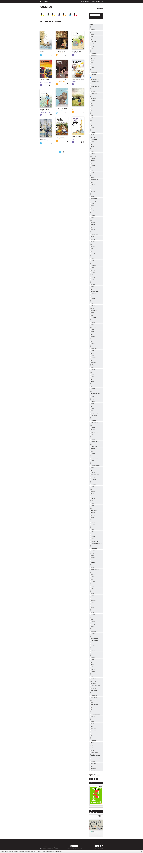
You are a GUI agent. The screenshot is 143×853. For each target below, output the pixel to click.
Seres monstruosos (94, 704)
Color (92, 410)
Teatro (92, 36)
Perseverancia (93, 212)
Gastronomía (93, 317)
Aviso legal (72, 848)
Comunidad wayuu (94, 422)
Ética (92, 508)
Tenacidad (93, 229)
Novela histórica (94, 93)
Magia (92, 591)
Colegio (92, 296)
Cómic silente (93, 41)
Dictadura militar (94, 472)
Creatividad (93, 165)
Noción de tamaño (94, 640)
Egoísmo (92, 493)
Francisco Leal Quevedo (61, 52)
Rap (92, 676)
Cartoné (92, 26)
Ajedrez (92, 350)
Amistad (92, 141)
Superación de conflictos (95, 714)
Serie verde (93, 770)
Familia (92, 517)
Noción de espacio (94, 638)
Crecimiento (93, 167)
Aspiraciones (93, 372)
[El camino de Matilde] (78, 40)
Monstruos (93, 621)
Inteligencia (93, 196)
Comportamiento (94, 415)
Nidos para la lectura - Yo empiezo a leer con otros (95, 755)
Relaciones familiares (94, 690)
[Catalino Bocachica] (62, 126)
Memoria (92, 607)
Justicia (92, 579)
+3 (42, 17)
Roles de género (94, 695)
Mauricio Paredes (76, 81)
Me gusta (51, 55)
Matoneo (92, 324)
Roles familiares (94, 697)
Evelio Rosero (43, 52)
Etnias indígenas (94, 510)
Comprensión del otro (95, 417)
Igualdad (92, 189)
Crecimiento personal (94, 441)
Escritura (92, 503)
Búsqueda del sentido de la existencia (95, 394)
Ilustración (93, 557)
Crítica (92, 170)
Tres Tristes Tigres (101, 848)
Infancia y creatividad (95, 569)
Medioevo (93, 605)
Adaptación (93, 137)
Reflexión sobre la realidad (95, 685)
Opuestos (93, 645)
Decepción (93, 455)
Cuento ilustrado (94, 55)
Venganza (92, 735)
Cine (92, 406)
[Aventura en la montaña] (62, 69)
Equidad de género (94, 179)
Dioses (92, 279)
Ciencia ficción (93, 327)
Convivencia (93, 427)
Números (92, 643)
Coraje (92, 163)
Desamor (92, 460)
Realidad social (93, 678)
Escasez (92, 286)
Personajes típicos (94, 293)
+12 (70, 17)
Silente (92, 39)
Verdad (92, 236)
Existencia (93, 512)
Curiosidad (93, 453)
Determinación (93, 174)
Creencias (93, 443)
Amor (92, 360)
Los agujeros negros (76, 108)
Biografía (92, 46)
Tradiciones (93, 726)
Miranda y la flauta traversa (62, 108)
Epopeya (92, 43)
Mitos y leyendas (94, 72)
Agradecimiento (94, 139)
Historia (92, 538)
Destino (92, 467)
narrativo (92, 34)
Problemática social (94, 669)
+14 (75, 17)
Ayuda (92, 386)
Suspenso (93, 716)
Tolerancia (93, 231)
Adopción (93, 346)
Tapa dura (93, 29)
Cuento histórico (94, 53)
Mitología (92, 617)
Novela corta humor (94, 84)
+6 (53, 17)
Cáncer (92, 398)
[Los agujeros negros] (78, 97)
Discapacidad (93, 477)
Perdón (92, 210)
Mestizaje (92, 300)
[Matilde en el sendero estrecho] (46, 98)
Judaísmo (92, 576)
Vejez (92, 733)
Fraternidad (93, 132)
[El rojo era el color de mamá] (46, 69)
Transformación (94, 728)
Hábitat (92, 531)
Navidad (92, 635)
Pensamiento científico (95, 654)
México (92, 609)
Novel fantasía (93, 74)
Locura (92, 588)
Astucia (92, 146)
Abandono (93, 239)
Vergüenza (93, 322)
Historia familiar (94, 545)
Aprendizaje (93, 144)
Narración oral (93, 631)
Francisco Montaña (44, 140)
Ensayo (92, 60)
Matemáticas (93, 600)
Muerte (92, 628)
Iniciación (92, 572)
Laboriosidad (93, 201)
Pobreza (92, 662)
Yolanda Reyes (75, 109)
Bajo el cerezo (43, 139)
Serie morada (93, 766)
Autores (82, 1)
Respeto (92, 217)
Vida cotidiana (93, 740)
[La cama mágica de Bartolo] (78, 69)
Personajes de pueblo (94, 291)
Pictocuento (93, 100)
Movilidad (93, 624)
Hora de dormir (94, 548)
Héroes (92, 534)
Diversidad (93, 481)
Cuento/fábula (93, 58)
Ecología (92, 175)
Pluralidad (93, 277)
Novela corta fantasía (95, 81)
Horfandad (93, 550)
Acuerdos (92, 282)
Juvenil (92, 750)
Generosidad (93, 184)
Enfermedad (93, 498)
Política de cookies (77, 848)
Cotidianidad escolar (94, 432)
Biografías (93, 388)
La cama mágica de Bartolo (78, 79)
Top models (93, 284)
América (92, 281)
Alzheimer (93, 355)
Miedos (92, 612)
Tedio (92, 315)
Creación (92, 434)
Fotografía (93, 522)
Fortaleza (92, 182)
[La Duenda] (46, 40)
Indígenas (92, 274)
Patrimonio (93, 650)
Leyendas (92, 67)
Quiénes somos (68, 848)
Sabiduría (92, 134)
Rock (92, 303)
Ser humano (93, 241)
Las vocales (93, 581)
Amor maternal (93, 362)
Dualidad (92, 486)
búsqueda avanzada (93, 17)
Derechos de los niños (95, 458)
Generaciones (93, 527)
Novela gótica (93, 91)
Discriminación (93, 479)
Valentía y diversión (94, 234)
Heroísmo (93, 536)
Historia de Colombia (94, 541)
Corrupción (93, 270)
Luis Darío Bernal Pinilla (61, 110)
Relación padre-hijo (94, 688)
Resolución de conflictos (95, 692)
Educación (93, 491)
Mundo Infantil (93, 122)
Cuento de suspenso (94, 51)
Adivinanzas (93, 32)
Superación (93, 227)
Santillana (100, 8)
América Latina (93, 357)
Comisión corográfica (94, 413)
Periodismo (93, 655)
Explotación (93, 515)
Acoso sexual (93, 341)
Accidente (93, 334)
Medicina (92, 602)
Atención (92, 376)
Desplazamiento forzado (95, 465)
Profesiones (93, 671)
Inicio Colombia (102, 1)
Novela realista (93, 98)
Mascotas (93, 598)
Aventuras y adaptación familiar (96, 383)
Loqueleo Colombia (46, 7)
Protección (93, 673)
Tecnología (93, 718)
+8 (58, 17)
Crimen (92, 444)
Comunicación (93, 156)
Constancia (93, 160)
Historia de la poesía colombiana (96, 543)
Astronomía (93, 319)
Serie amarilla (93, 763)
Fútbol (92, 526)
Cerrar (141, 851)
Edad (92, 489)
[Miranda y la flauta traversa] (62, 97)
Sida (92, 707)
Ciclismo (92, 403)
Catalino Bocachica (60, 137)
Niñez (92, 636)
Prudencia (93, 215)
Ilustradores (87, 1)
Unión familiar (93, 730)
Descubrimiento (94, 308)
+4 (47, 17)
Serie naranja (93, 768)
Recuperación (93, 683)
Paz (91, 208)
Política (92, 664)
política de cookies (59, 851)
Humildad (93, 253)
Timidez (92, 723)
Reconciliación (93, 681)
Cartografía (93, 401)
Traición (92, 331)
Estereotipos (93, 507)
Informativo (93, 65)
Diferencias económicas (95, 474)
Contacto (81, 848)
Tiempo (92, 721)
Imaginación (93, 191)
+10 (64, 17)
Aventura (92, 381)
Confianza (93, 158)
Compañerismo (93, 153)
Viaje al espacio (93, 262)
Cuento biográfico (94, 50)
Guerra (92, 529)
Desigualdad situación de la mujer (97, 463)
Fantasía (92, 519)
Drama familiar (93, 484)
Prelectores (93, 761)
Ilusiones (92, 555)
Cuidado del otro (94, 129)
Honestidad (93, 186)
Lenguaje (92, 329)
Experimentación (94, 310)
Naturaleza (93, 633)
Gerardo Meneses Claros (45, 82)
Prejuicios (92, 666)
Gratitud (92, 127)
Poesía (92, 103)
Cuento (92, 48)
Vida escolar (93, 742)
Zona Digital (93, 1)
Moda (92, 619)
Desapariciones (93, 265)
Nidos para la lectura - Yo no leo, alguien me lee (96, 759)
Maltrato (92, 595)
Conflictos (93, 425)
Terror (92, 719)
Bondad (92, 151)
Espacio (92, 505)
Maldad (92, 593)
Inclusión (92, 193)
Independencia (93, 562)
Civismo (92, 408)
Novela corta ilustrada (95, 86)
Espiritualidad (93, 255)
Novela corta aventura (95, 79)
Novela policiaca (94, 96)
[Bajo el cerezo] (46, 128)
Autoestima (93, 148)
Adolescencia (93, 345)
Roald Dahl (74, 139)
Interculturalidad (94, 198)
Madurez (92, 590)
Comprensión (93, 155)
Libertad (92, 205)
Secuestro (93, 699)
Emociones (93, 244)
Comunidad (93, 305)
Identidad (92, 553)
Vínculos (92, 312)
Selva (92, 702)
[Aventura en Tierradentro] (62, 40)
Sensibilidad (93, 222)
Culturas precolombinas (95, 451)
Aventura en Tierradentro (61, 51)
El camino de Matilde (76, 51)
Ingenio (92, 571)
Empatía (92, 177)
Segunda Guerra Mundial (95, 700)
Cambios (92, 396)
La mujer (92, 258)
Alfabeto (92, 353)
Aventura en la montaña (61, 79)
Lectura (92, 583)
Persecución (93, 657)
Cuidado (92, 172)
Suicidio (92, 711)
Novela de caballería (94, 88)
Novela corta (93, 77)
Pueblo (92, 289)
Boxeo (92, 391)
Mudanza (92, 626)
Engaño (92, 500)
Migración (93, 614)
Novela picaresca (94, 95)
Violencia (92, 745)
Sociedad (92, 709)
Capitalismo (93, 399)
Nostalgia (92, 263)
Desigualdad (93, 462)
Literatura (93, 586)
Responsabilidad (94, 220)
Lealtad (92, 203)
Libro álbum (93, 69)
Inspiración (93, 574)
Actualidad (98, 1)
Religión (92, 251)
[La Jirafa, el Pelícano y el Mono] (78, 126)
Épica (92, 62)
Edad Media (93, 246)
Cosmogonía (93, 272)
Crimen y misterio (94, 446)
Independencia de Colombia (96, 564)
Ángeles (92, 364)
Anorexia (92, 367)
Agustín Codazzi (94, 348)
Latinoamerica (93, 298)
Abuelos (92, 267)
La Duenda (42, 51)
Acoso (92, 338)
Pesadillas (92, 659)
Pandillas (92, 647)
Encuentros (93, 496)
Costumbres (93, 429)
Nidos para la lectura (94, 752)
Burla (92, 326)
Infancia (92, 567)
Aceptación (93, 125)
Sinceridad (93, 224)
